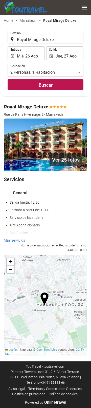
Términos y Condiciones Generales (55, 389)
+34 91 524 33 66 (52, 382)
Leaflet (13, 350)
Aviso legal (16, 389)
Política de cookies (63, 394)
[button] (84, 7)
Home (8, 20)
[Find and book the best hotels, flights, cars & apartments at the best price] (25, 7)
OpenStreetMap (46, 350)
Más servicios (14, 240)
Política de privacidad (29, 394)
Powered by (45, 402)
